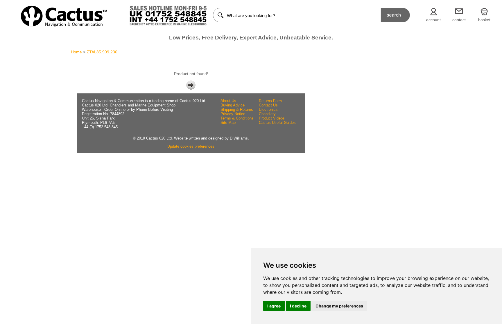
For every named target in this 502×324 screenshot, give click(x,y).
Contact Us (268, 105)
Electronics (268, 109)
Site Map (228, 122)
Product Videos (272, 118)
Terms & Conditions (237, 118)
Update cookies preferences (190, 146)
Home (76, 52)
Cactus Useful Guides (277, 122)
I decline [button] (298, 305)
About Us (228, 101)
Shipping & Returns (236, 109)
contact (459, 19)
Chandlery (267, 114)
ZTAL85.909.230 (102, 52)
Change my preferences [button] (339, 305)
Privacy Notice (232, 114)
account (433, 19)
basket (484, 19)
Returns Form (270, 101)
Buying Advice (232, 105)
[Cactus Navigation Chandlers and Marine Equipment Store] (63, 25)
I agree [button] (274, 305)
